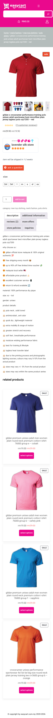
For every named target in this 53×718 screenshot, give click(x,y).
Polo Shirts (42, 208)
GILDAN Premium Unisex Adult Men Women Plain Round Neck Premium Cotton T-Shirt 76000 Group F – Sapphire (26, 595)
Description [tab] (12, 215)
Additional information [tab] (33, 215)
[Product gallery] (26, 75)
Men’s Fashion (31, 208)
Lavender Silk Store (23, 144)
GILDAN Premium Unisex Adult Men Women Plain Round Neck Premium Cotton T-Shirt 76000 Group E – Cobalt (26, 441)
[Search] (48, 14)
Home (6, 32)
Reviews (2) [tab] (12, 221)
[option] (18, 106)
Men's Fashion (16, 32)
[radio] (5, 184)
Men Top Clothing (30, 32)
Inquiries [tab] (29, 228)
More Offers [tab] (28, 221)
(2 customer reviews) (26, 125)
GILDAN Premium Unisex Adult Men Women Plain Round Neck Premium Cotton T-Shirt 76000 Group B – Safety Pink (26, 518)
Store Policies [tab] (14, 228)
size (5, 176)
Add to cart (19, 199)
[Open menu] (38, 6)
